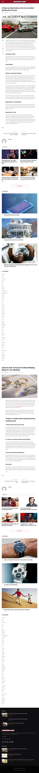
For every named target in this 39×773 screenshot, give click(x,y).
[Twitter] (3, 46)
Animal (3, 275)
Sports (3, 687)
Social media (4, 342)
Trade (3, 352)
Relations (3, 339)
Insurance (3, 316)
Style (2, 347)
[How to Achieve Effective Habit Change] (4, 756)
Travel (3, 353)
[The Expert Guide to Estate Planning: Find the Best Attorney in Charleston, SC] (10, 171)
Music (2, 329)
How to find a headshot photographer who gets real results (28, 508)
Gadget (3, 304)
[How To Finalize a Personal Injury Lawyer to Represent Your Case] (28, 171)
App (2, 277)
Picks (2, 335)
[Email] (3, 54)
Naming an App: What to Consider (11, 215)
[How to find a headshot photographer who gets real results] (28, 502)
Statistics (3, 345)
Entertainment (4, 293)
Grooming (3, 309)
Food (2, 301)
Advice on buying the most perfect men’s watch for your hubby (18, 559)
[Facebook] (3, 43)
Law (2, 319)
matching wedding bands (18, 406)
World (3, 360)
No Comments (17, 12)
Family (3, 295)
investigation (20, 69)
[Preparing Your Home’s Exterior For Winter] (19, 228)
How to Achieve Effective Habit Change (14, 754)
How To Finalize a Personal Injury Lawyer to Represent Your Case (27, 178)
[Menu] (3, 2)
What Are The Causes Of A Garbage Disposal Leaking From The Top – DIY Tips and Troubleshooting (20, 265)
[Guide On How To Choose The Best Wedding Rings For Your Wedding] (19, 386)
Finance (3, 298)
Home (15, 770)
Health (3, 311)
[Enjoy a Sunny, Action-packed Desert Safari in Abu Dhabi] (19, 598)
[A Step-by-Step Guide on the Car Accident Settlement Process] (19, 26)
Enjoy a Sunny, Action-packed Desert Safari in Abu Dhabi (17, 609)
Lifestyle (3, 321)
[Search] (36, 2)
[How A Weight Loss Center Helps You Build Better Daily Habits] (10, 517)
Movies (3, 327)
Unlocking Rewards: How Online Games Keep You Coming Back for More (9, 162)
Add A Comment (19, 530)
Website (3, 700)
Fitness (3, 643)
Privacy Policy (19, 770)
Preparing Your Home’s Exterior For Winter (13, 239)
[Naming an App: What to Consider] (19, 203)
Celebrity (3, 288)
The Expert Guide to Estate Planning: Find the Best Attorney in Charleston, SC (10, 179)
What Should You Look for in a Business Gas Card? (16, 723)
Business (3, 630)
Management (4, 324)
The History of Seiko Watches (11, 584)
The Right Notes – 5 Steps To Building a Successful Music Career (28, 524)
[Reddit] (3, 48)
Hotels (3, 314)
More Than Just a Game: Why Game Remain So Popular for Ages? (28, 161)
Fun (2, 303)
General (3, 308)
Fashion (3, 296)
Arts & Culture (4, 278)
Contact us (23, 770)
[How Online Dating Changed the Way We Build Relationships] (10, 502)
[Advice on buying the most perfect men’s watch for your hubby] (19, 548)
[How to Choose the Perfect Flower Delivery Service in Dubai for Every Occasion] (4, 761)
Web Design (3, 355)
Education (3, 290)
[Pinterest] (3, 51)
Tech (2, 348)
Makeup (3, 322)
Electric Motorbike (4, 291)
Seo (2, 340)
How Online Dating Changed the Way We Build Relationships (10, 508)
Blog (2, 285)
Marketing (3, 669)
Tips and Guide (4, 350)
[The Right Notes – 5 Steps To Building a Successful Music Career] (28, 517)
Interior (3, 317)
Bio (2, 283)
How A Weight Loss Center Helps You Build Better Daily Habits (10, 524)
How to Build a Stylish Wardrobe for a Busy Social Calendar (17, 713)
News (2, 674)
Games (3, 306)
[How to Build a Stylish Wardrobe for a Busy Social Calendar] (4, 715)
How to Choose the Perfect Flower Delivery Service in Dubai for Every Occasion (21, 759)
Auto (2, 280)
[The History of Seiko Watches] (19, 573)
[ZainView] (19, 1)
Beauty (3, 282)
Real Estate (3, 337)
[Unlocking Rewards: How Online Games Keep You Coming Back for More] (10, 154)
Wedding (3, 358)
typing (15, 447)
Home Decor (3, 656)
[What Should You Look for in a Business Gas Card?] (4, 724)
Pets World (3, 334)
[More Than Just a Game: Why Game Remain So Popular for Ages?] (28, 154)
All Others (3, 273)
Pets (2, 332)
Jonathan (6, 12)
